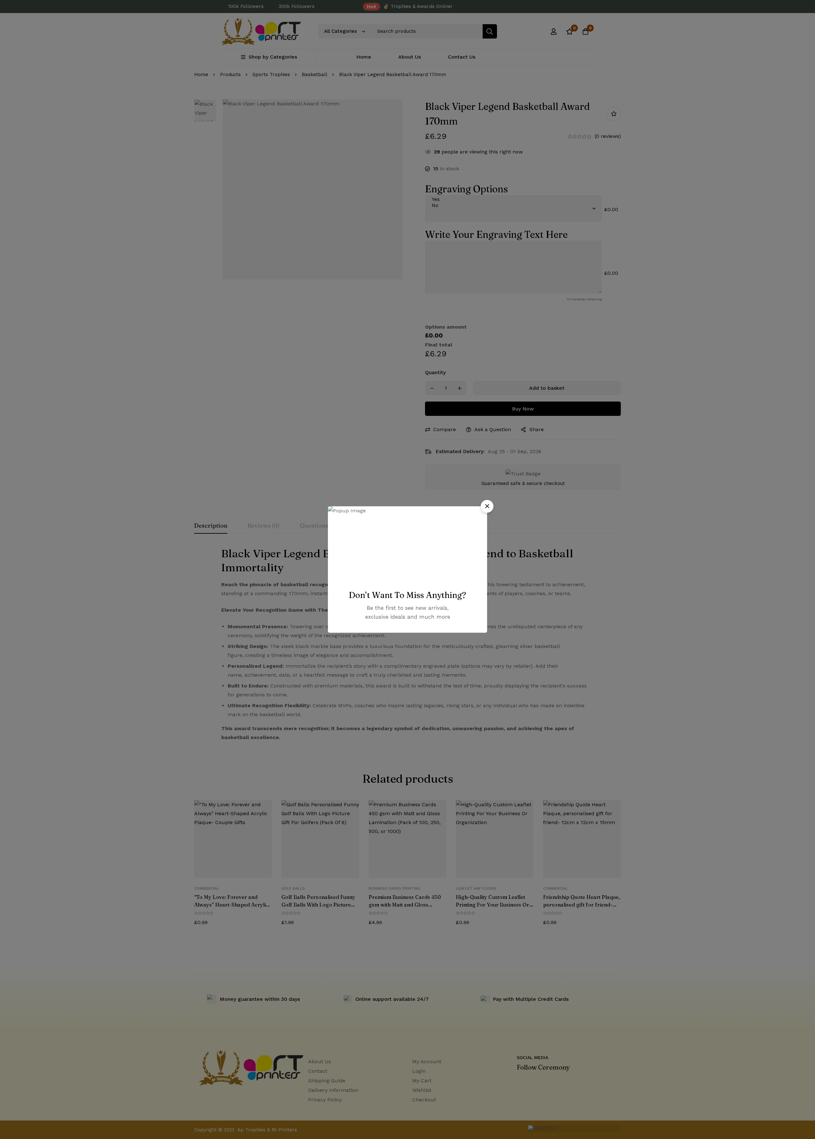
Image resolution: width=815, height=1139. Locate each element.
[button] (487, 506)
